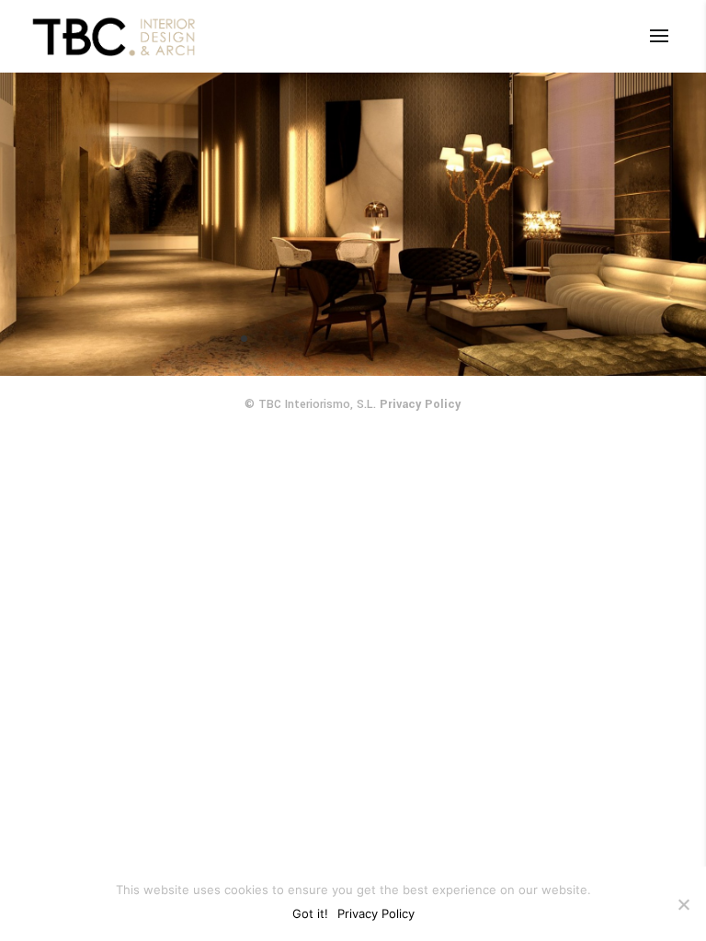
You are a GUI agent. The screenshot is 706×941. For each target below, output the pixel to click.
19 (494, 338)
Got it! (310, 913)
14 (416, 338)
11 (369, 338)
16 (447, 338)
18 (478, 338)
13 (400, 338)
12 (384, 338)
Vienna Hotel (353, 219)
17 (463, 338)
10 (353, 338)
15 (431, 338)
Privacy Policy (420, 404)
